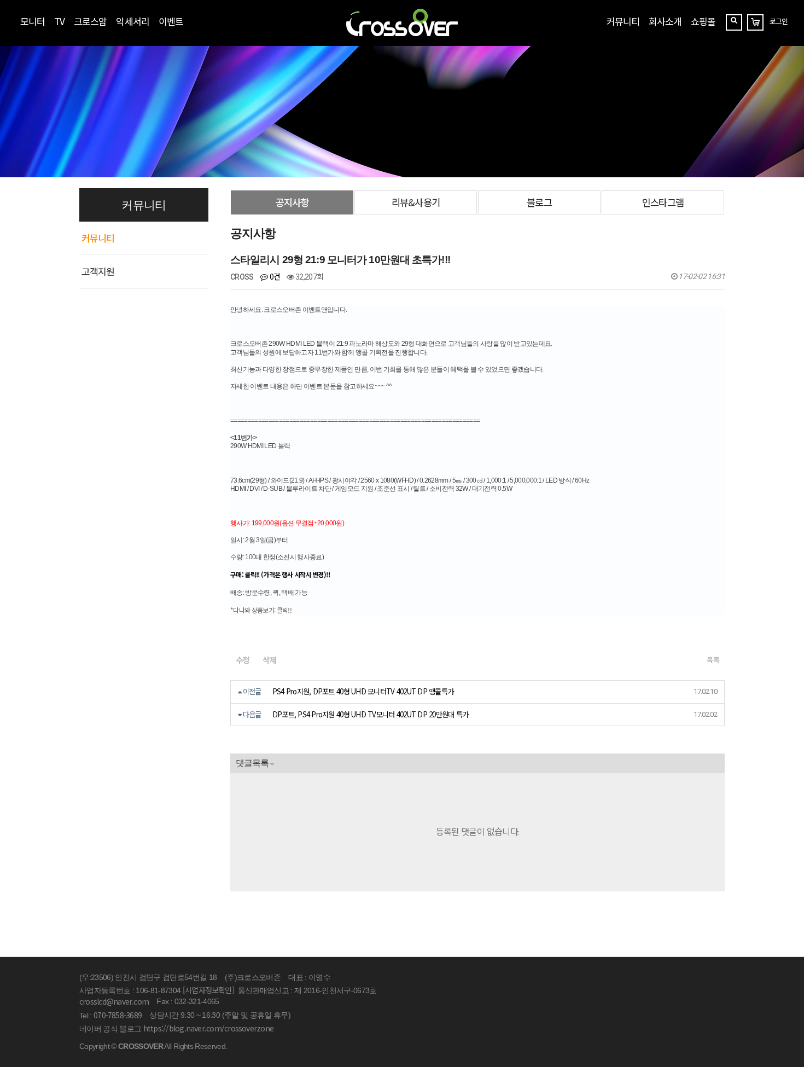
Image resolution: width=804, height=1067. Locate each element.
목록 (713, 659)
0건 (273, 276)
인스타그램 (662, 202)
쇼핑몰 (703, 21)
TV (59, 21)
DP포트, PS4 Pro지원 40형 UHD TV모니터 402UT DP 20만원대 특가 (370, 714)
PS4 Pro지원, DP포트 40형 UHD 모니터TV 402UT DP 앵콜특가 (363, 691)
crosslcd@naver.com (114, 1001)
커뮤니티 (623, 21)
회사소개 (665, 21)
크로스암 (90, 21)
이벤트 (171, 21)
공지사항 (292, 202)
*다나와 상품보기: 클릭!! (261, 609)
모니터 (32, 21)
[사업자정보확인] (208, 989)
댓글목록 (252, 763)
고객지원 (97, 271)
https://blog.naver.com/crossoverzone (208, 1028)
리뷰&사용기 (415, 202)
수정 (242, 659)
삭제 (269, 659)
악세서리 (132, 21)
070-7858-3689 (118, 1015)
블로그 (539, 202)
